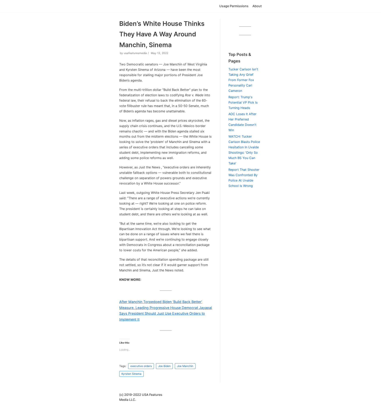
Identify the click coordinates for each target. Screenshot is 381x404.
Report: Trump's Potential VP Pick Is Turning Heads (243, 102)
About (257, 6)
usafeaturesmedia (135, 53)
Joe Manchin (185, 366)
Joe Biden (164, 366)
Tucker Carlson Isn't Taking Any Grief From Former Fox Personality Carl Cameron (243, 80)
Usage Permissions (233, 6)
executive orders (141, 366)
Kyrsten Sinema (131, 373)
